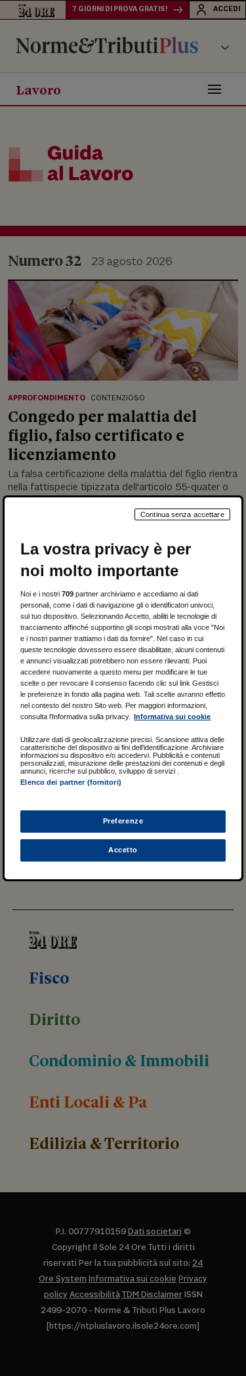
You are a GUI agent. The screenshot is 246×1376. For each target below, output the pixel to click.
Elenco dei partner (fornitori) (70, 782)
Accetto (123, 850)
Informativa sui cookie (172, 716)
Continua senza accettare (182, 514)
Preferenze (123, 821)
